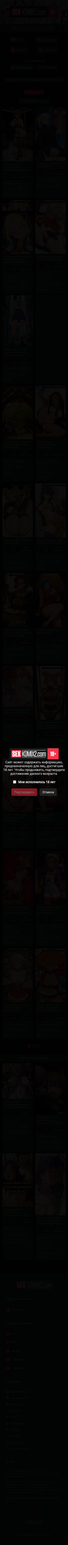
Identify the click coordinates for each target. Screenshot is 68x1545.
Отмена (48, 792)
